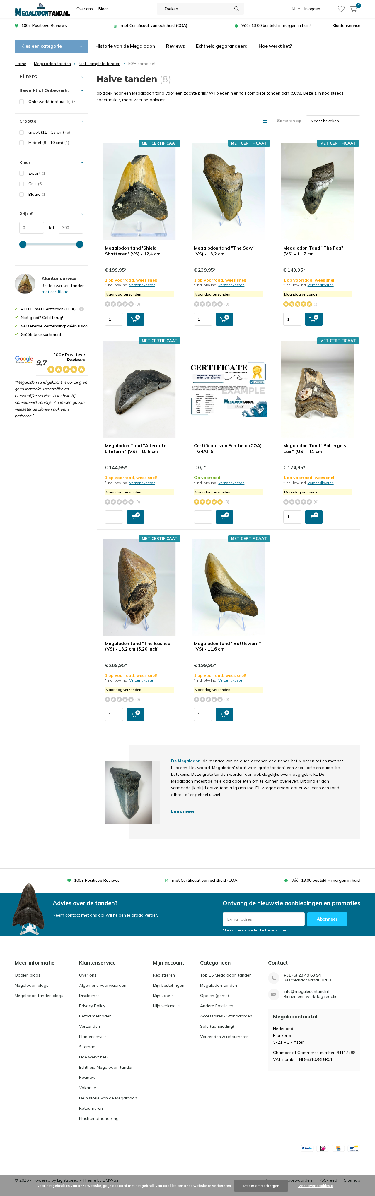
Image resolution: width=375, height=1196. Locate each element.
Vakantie (87, 1087)
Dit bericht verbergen (261, 1185)
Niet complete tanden (99, 63)
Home (20, 63)
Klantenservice (346, 25)
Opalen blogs (27, 975)
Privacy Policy (92, 1005)
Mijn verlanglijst (167, 1005)
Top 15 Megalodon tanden (226, 975)
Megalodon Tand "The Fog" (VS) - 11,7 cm (313, 251)
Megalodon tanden (52, 63)
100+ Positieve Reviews (44, 25)
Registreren (164, 975)
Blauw (37, 194)
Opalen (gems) (214, 995)
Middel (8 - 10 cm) (48, 142)
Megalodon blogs (31, 985)
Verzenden (89, 1026)
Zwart (37, 173)
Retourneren (91, 1108)
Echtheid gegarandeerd (222, 46)
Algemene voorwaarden (102, 985)
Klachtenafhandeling (99, 1118)
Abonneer (327, 919)
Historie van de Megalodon (125, 46)
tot (49, 227)
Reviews (175, 46)
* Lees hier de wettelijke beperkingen (255, 930)
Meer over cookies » (315, 1185)
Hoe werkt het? (275, 46)
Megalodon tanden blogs (39, 995)
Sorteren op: (290, 120)
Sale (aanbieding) (217, 1026)
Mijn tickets (163, 995)
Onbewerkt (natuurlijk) (52, 101)
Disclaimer (89, 995)
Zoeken (237, 9)
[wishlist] (341, 9)
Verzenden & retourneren (224, 1036)
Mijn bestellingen (168, 985)
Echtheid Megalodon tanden (106, 1067)
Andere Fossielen (216, 1005)
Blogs (103, 8)
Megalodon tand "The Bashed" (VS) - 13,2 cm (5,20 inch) (139, 646)
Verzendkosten (142, 285)
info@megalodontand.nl (306, 991)
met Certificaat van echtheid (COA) (154, 25)
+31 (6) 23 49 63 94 (302, 975)
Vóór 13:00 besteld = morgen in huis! (276, 25)
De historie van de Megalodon (108, 1098)
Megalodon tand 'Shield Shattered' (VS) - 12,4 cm (133, 251)
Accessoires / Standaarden (226, 1016)
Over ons (84, 8)
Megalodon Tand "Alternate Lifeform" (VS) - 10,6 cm (135, 448)
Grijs (35, 183)
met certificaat (56, 291)
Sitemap (87, 1046)
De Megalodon (186, 760)
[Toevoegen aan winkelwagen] (135, 319)
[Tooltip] (81, 309)
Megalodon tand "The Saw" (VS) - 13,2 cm (224, 251)
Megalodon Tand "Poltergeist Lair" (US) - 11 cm (315, 448)
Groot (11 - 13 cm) (49, 132)
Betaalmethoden (95, 1016)
